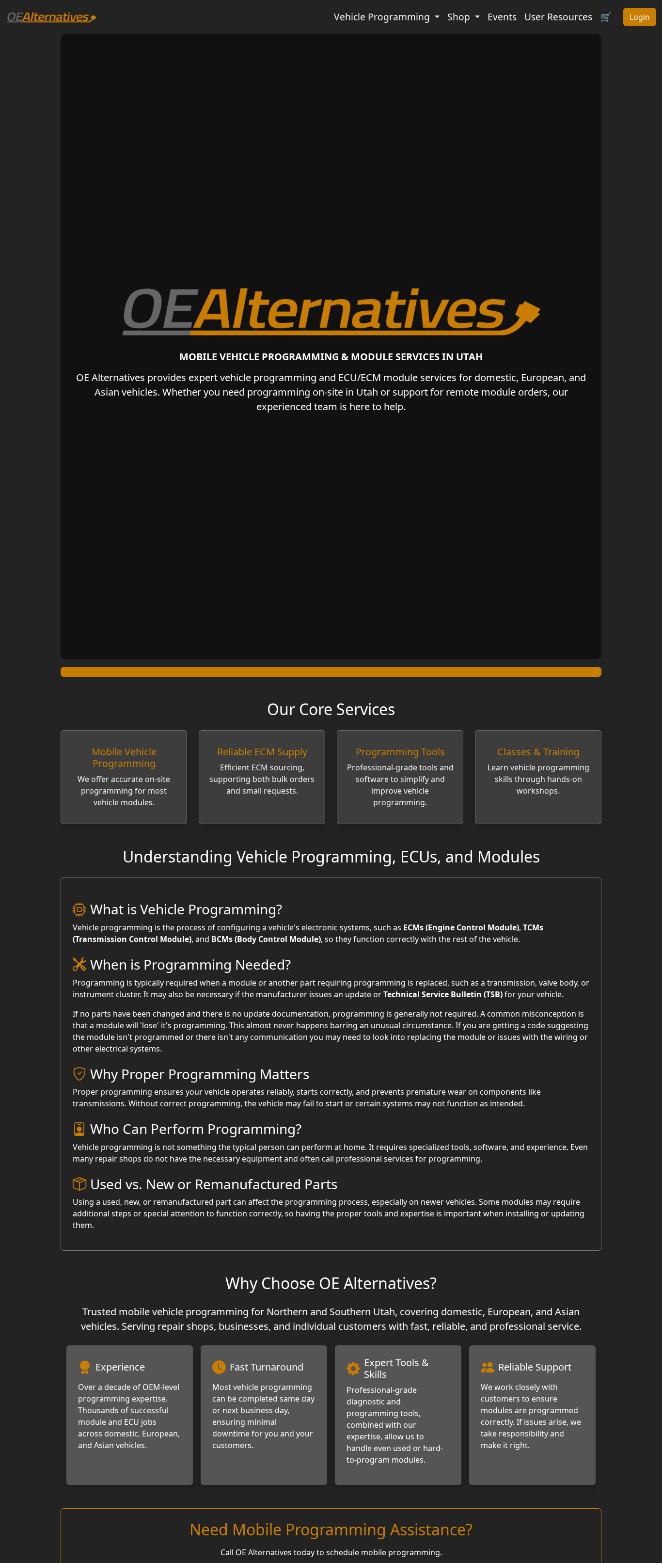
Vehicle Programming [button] (383, 16)
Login (640, 17)
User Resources (558, 16)
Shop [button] (460, 16)
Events (502, 16)
